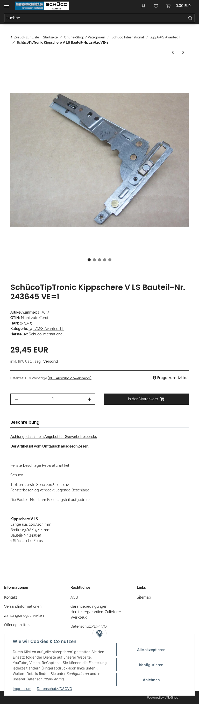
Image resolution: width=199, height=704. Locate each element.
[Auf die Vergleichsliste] (164, 80)
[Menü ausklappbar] (6, 3)
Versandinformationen (22, 606)
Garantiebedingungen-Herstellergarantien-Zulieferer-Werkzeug (96, 611)
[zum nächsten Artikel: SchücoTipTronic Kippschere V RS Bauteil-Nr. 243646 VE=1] (183, 52)
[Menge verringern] (16, 399)
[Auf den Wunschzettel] (177, 80)
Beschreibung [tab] (24, 422)
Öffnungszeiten (17, 625)
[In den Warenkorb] (14, 67)
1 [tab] (89, 259)
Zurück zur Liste (26, 37)
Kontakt (10, 597)
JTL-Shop (171, 697)
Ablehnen (151, 680)
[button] (143, 6)
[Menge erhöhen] (89, 399)
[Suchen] (190, 18)
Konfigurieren (151, 664)
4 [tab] (104, 259)
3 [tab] (99, 259)
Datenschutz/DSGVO (54, 688)
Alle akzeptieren (151, 649)
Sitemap (144, 597)
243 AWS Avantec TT (46, 329)
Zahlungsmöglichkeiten (24, 615)
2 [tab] (94, 259)
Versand (50, 361)
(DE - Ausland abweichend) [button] (69, 378)
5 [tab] (109, 259)
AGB (74, 597)
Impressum (22, 688)
